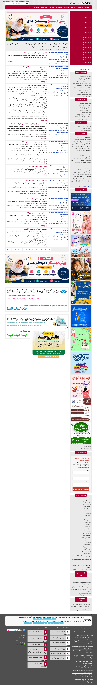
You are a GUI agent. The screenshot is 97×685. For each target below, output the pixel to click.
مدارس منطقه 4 (87, 22)
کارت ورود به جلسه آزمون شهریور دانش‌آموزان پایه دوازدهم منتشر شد (83, 636)
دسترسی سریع (80, 7)
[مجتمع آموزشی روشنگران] (81, 292)
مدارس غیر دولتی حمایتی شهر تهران (84, 114)
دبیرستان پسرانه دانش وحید (48, 356)
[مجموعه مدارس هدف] (81, 269)
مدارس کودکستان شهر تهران (85, 76)
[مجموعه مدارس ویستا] (81, 433)
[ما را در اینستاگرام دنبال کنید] (21, 630)
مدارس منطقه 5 (87, 25)
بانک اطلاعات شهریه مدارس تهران (84, 126)
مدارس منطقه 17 (87, 55)
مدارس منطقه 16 (87, 52)
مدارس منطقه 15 (87, 50)
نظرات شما (52, 7)
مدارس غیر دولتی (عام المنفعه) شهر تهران (83, 116)
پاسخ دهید (10, 61)
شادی (44, 199)
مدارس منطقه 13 (87, 45)
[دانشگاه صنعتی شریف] (81, 201)
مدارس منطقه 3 (87, 20)
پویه (45, 180)
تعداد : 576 (47, 250)
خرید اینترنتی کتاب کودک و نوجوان (84, 448)
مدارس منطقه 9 (87, 35)
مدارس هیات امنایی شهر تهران (85, 110)
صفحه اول (87, 7)
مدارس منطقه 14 (87, 47)
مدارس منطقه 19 (87, 60)
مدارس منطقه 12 (87, 42)
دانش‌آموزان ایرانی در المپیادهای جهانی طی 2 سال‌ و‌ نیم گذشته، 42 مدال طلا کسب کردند (82, 681)
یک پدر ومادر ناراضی (40, 124)
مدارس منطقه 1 (87, 15)
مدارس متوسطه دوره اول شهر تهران (84, 85)
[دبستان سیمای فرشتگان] (81, 246)
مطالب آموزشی (59, 7)
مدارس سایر (88, 12)
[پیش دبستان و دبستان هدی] (37, 27)
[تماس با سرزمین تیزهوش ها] (9, 630)
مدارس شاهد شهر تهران (86, 112)
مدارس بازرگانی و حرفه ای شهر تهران (84, 94)
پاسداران (62, 57)
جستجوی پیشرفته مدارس (86, 130)
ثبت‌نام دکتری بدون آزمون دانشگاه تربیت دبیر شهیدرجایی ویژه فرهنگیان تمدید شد (82, 647)
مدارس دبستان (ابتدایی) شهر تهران (84, 80)
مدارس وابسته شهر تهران (86, 118)
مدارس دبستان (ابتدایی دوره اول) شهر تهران (82, 81)
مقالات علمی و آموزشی (42, 628)
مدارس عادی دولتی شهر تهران (85, 105)
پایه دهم (28, 623)
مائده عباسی (42, 142)
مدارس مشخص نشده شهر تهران (84, 119)
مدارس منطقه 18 (87, 57)
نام (88, 475)
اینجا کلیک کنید (82, 593)
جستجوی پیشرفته (44, 7)
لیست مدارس (66, 7)
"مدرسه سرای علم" (36, 85)
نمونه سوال (73, 7)
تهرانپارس (62, 72)
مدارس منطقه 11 (87, 40)
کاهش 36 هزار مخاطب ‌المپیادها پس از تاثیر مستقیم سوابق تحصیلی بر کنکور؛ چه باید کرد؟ (82, 642)
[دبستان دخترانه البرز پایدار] (81, 222)
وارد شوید (82, 595)
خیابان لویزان (61, 204)
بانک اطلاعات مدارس (57, 49)
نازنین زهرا (82, 155)
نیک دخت (82, 157)
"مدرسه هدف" (34, 199)
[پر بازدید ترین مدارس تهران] (37, 300)
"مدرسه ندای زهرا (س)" (34, 53)
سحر (44, 166)
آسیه (83, 171)
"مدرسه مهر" (35, 166)
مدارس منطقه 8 (87, 32)
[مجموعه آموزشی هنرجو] (81, 409)
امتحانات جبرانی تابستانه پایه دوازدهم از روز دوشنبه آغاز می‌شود (82, 667)
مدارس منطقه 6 (87, 27)
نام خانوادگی (86, 481)
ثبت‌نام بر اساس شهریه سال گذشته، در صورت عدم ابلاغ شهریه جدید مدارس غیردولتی (83, 657)
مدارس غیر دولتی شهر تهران (85, 107)
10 (32, 250)
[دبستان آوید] (81, 363)
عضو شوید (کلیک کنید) (76, 569)
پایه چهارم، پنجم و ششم (56, 623)
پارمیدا (44, 229)
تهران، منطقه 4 (59, 56)
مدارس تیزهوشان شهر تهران (85, 103)
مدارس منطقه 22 (87, 62)
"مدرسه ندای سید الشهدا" (31, 67)
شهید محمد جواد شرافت (79, 139)
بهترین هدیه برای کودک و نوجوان (84, 446)
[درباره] (14, 630)
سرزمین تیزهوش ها (74, 2)
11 (36, 250)
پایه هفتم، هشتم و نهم (40, 623)
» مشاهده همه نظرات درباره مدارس (83, 186)
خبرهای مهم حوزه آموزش (86, 628)
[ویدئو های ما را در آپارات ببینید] (18, 630)
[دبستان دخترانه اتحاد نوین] (81, 386)
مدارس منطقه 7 (87, 30)
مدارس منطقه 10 (87, 37)
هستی (44, 213)
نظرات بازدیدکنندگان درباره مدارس (45, 49)
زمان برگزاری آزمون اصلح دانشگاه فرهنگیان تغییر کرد (84, 662)
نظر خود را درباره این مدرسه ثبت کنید (56, 63)
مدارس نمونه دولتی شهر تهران (85, 108)
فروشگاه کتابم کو (36, 7)
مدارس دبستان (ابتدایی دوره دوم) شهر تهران (82, 83)
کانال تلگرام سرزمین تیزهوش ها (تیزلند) (44, 619)
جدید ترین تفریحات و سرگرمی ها (62, 628)
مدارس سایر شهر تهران (86, 96)
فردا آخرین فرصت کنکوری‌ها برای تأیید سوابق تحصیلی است (82, 676)
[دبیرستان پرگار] (81, 316)
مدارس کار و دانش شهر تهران (85, 92)
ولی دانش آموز (81, 169)
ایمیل (88, 470)
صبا (45, 67)
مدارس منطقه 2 (87, 17)
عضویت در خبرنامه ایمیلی (81, 489)
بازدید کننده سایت (80, 137)
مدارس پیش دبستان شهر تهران (85, 78)
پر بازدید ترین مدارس (87, 128)
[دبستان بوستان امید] (81, 339)
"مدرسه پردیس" (32, 213)
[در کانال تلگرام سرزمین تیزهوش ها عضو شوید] (23, 630)
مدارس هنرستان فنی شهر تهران (85, 90)
